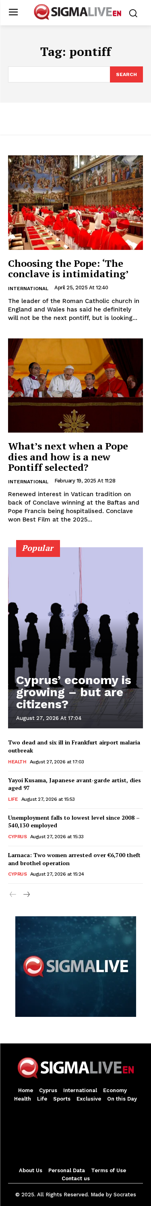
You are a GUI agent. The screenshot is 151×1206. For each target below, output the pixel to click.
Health (17, 762)
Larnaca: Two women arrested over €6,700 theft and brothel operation (74, 859)
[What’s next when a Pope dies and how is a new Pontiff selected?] (75, 385)
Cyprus (17, 836)
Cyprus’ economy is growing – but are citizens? (73, 692)
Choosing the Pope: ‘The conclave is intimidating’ (68, 268)
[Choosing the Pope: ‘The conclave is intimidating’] (75, 202)
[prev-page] (13, 895)
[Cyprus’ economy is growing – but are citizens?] (75, 637)
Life (13, 799)
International (28, 288)
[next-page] (26, 895)
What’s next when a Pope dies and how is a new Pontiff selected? (68, 456)
